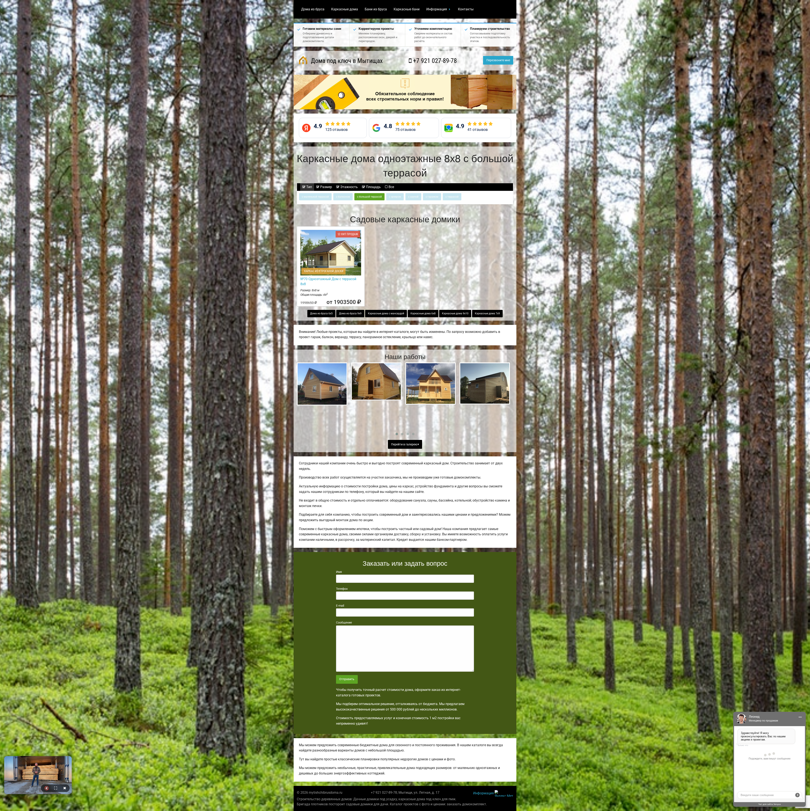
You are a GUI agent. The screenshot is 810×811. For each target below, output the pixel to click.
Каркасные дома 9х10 (455, 313)
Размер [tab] (325, 187)
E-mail (340, 605)
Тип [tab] (308, 187)
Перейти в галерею (404, 444)
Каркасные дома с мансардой (386, 313)
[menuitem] (313, 9)
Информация (436, 9)
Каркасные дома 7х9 (487, 313)
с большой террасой (369, 196)
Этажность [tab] (348, 187)
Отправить (346, 679)
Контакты (466, 9)
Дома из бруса (312, 9)
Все (391, 187)
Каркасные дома (344, 9)
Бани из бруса (376, 9)
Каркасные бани (407, 9)
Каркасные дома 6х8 (423, 313)
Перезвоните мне (498, 60)
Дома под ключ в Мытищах (346, 60)
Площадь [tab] (373, 187)
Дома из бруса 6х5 (321, 313)
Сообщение (344, 622)
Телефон (342, 588)
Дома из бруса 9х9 (350, 313)
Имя (339, 572)
